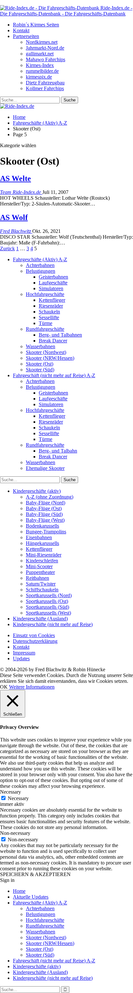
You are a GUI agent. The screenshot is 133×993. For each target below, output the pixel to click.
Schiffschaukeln (42, 589)
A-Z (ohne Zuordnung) (49, 497)
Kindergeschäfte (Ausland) (40, 618)
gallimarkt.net (40, 53)
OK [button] (4, 687)
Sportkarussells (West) (48, 613)
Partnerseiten (26, 36)
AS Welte (15, 178)
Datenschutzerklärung (35, 641)
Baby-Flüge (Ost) (44, 508)
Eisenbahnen (39, 537)
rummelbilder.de (42, 71)
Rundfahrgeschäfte (45, 329)
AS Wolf (14, 217)
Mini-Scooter (39, 566)
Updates (21, 658)
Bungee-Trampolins (46, 531)
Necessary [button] (10, 792)
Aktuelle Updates (30, 897)
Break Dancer (53, 340)
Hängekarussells (42, 543)
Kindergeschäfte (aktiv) (37, 491)
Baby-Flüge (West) (45, 520)
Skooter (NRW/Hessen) (50, 358)
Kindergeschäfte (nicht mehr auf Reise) (53, 624)
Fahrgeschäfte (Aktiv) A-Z (40, 259)
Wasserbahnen (40, 346)
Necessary (18, 798)
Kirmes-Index (40, 65)
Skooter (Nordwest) (46, 352)
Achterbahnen (40, 265)
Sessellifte (49, 317)
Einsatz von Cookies (34, 635)
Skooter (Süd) (40, 369)
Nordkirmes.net (41, 42)
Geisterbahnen (53, 277)
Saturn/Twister (41, 584)
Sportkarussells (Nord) (49, 595)
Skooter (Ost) (39, 364)
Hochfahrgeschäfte (45, 294)
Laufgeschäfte (53, 282)
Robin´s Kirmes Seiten (36, 24)
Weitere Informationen (32, 687)
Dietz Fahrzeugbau (45, 82)
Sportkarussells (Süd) (47, 607)
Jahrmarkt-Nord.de (45, 48)
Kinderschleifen (42, 560)
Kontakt (21, 30)
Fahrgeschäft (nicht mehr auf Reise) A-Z (54, 375)
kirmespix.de (39, 77)
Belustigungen (40, 271)
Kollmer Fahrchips (45, 88)
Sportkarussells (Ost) (47, 601)
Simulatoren (51, 288)
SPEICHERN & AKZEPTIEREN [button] (35, 874)
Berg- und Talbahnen (60, 335)
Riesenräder (51, 306)
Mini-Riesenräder (43, 555)
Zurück (7, 248)
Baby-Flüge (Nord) (45, 502)
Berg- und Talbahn (58, 451)
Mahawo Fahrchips (45, 59)
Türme (45, 323)
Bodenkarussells (42, 526)
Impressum (24, 652)
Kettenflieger (52, 300)
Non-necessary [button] (15, 833)
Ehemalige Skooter (45, 468)
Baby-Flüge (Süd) (44, 514)
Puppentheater (40, 572)
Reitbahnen (37, 578)
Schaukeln (49, 311)
